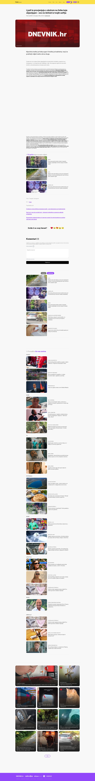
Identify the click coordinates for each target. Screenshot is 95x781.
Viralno (49, 2)
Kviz (56, 2)
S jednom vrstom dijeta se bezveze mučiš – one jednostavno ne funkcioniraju (45, 209)
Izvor (30, 202)
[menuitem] (78, 2)
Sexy (64, 2)
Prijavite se (47, 262)
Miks (53, 2)
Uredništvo (18, 778)
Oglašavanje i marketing (25, 778)
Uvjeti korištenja (33, 778)
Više (47, 756)
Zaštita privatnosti (40, 778)
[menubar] (78, 2)
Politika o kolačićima (48, 778)
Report (60, 2)
